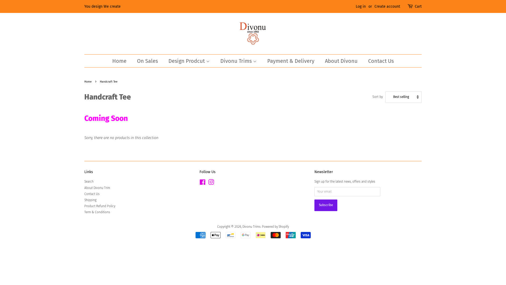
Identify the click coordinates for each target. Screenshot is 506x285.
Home (119, 61)
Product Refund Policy (99, 206)
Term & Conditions (97, 212)
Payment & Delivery (290, 61)
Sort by (377, 97)
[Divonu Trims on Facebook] (203, 183)
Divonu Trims (236, 61)
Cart (418, 6)
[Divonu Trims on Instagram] (211, 183)
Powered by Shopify (275, 227)
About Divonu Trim (97, 188)
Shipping (90, 200)
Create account (387, 6)
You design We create (102, 6)
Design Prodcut (187, 61)
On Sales (147, 61)
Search (89, 181)
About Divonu (341, 61)
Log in (361, 6)
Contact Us (381, 61)
